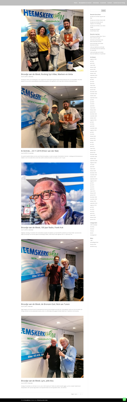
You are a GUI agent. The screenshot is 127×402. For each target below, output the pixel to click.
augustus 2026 (93, 59)
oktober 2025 (93, 73)
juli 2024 (92, 99)
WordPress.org (93, 246)
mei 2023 (92, 124)
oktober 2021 (93, 140)
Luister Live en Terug (119, 2)
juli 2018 (92, 207)
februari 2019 (93, 193)
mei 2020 (92, 164)
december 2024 (93, 91)
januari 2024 (92, 112)
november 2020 (93, 156)
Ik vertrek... (31, 153)
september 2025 (93, 75)
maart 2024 (92, 107)
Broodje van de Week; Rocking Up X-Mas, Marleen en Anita (47, 74)
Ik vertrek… (92, 226)
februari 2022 (93, 136)
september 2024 (93, 97)
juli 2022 (92, 132)
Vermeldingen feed (94, 242)
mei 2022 (92, 134)
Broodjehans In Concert (85, 2)
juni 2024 (92, 101)
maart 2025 (92, 85)
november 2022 (93, 128)
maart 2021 (92, 148)
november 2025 (93, 71)
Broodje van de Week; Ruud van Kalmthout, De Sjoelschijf (97, 48)
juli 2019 (92, 183)
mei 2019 (92, 187)
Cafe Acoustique (93, 224)
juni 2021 (92, 144)
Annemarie (92, 40)
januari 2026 (92, 69)
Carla (91, 52)
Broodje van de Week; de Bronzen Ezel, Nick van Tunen (45, 304)
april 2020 (92, 166)
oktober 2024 (93, 95)
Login (91, 240)
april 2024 (92, 105)
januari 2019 (92, 195)
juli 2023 (92, 122)
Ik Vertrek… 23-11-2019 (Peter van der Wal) (40, 151)
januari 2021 (92, 152)
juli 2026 (92, 61)
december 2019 (93, 172)
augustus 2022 (93, 130)
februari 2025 (93, 87)
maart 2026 (92, 65)
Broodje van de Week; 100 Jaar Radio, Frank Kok (42, 227)
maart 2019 (92, 191)
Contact (110, 2)
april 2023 (92, 126)
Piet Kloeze (92, 36)
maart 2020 (92, 168)
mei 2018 (92, 211)
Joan (91, 43)
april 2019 (92, 189)
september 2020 (93, 160)
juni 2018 (92, 209)
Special (91, 233)
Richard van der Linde (42, 400)
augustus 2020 (93, 162)
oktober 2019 (93, 176)
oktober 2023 (93, 118)
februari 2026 (93, 67)
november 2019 (93, 174)
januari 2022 (92, 138)
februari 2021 (93, 150)
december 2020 (93, 154)
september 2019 (93, 178)
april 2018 (92, 213)
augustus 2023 (93, 120)
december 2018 (93, 197)
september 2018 (93, 203)
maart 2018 (92, 215)
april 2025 (92, 83)
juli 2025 (92, 79)
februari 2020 (93, 170)
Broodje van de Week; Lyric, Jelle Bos (37, 380)
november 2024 (93, 93)
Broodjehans (28, 400)
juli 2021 (92, 142)
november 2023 (93, 116)
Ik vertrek (103, 2)
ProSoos (92, 230)
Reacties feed (93, 244)
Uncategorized (93, 235)
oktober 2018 (93, 201)
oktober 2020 (93, 158)
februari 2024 (93, 110)
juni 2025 (92, 81)
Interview (31, 76)
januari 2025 (92, 89)
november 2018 (93, 199)
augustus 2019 (93, 181)
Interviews (96, 2)
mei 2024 (92, 103)
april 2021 (92, 146)
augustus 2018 (93, 205)
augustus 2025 (93, 77)
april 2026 (92, 63)
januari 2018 (92, 219)
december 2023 (93, 114)
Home (75, 2)
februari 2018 (93, 217)
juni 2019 (92, 185)
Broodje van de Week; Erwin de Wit (97, 20)
